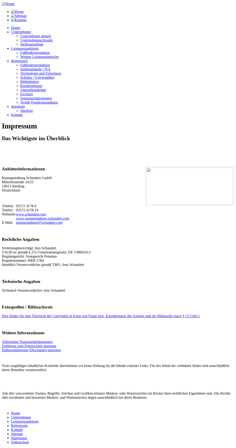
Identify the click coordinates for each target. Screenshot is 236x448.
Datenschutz (20, 442)
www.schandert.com (31, 214)
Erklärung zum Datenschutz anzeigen (29, 346)
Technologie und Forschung (40, 73)
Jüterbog (26, 111)
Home (15, 413)
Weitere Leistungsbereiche (39, 57)
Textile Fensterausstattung (39, 102)
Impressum (19, 438)
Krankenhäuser (31, 86)
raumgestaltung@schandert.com (39, 222)
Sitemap (17, 434)
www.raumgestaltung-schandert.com (42, 218)
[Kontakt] (19, 20)
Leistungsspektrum (24, 421)
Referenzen (19, 426)
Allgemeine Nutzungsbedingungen (27, 342)
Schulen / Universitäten (37, 77)
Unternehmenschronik (36, 40)
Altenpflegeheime (33, 90)
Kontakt (17, 430)
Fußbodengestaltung (35, 53)
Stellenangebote (31, 44)
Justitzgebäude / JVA (35, 69)
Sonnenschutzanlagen (36, 98)
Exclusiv (26, 94)
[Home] (8, 4)
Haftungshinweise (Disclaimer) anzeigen (31, 350)
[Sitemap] (19, 16)
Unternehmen (21, 417)
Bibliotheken (29, 82)
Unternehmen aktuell (35, 36)
